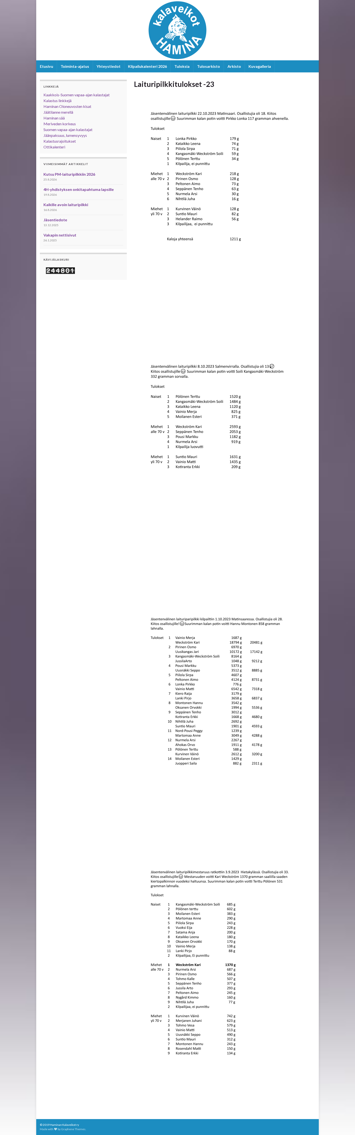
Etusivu (46, 66)
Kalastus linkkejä (57, 100)
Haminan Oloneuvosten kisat (67, 106)
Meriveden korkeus (59, 123)
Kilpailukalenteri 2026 (147, 66)
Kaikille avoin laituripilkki (65, 204)
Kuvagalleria (259, 66)
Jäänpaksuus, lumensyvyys (65, 135)
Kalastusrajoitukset (59, 141)
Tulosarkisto (208, 66)
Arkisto (234, 66)
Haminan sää (54, 118)
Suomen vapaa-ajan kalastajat (67, 129)
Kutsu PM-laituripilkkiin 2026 (69, 174)
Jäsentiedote (55, 219)
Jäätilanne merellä (58, 112)
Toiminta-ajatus (75, 66)
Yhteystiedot (109, 66)
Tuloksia (182, 66)
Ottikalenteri (54, 147)
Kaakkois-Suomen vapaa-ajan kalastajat (76, 94)
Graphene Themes (73, 1129)
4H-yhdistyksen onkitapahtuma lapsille (78, 189)
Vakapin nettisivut (59, 235)
